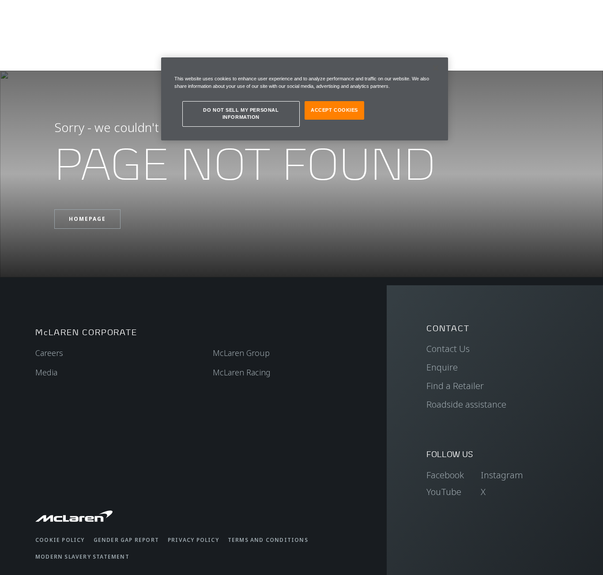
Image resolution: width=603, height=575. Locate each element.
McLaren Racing (242, 372)
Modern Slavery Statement (82, 556)
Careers (49, 353)
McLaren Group (241, 353)
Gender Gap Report (126, 540)
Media (46, 372)
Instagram (502, 475)
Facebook (445, 475)
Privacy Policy (193, 540)
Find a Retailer (455, 386)
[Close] (435, 68)
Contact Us (448, 349)
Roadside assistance (466, 404)
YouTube (443, 492)
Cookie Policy (60, 540)
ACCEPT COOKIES (334, 110)
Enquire (442, 367)
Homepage (87, 219)
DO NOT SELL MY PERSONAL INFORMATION (241, 113)
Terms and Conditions (268, 540)
